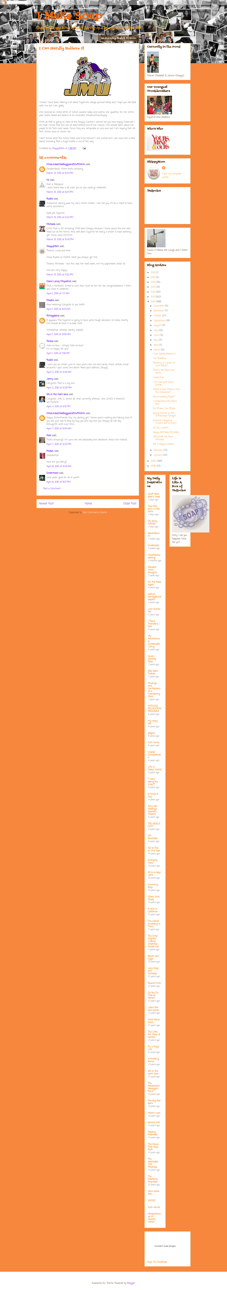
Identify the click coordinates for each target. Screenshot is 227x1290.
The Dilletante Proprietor (153, 1179)
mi (48, 180)
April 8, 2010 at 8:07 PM (58, 482)
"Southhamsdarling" (154, 556)
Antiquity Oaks (152, 862)
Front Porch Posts (154, 1021)
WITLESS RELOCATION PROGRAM (154, 708)
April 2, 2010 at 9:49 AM (59, 372)
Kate (49, 435)
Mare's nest (154, 1113)
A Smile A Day (153, 795)
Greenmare (52, 473)
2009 (154, 461)
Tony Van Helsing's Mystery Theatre (153, 810)
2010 (153, 301)
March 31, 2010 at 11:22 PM (60, 275)
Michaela (51, 224)
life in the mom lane (57, 394)
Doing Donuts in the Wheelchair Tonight (164, 414)
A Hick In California (153, 910)
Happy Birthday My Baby (166, 432)
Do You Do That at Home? (153, 995)
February (158, 450)
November (159, 311)
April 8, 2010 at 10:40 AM (59, 466)
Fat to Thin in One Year (154, 849)
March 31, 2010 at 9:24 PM (60, 217)
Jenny (50, 379)
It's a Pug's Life (153, 1048)
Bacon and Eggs (153, 957)
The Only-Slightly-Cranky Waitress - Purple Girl (153, 941)
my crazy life (153, 722)
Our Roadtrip (159, 358)
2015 (153, 277)
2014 (153, 282)
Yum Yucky (153, 742)
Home (88, 504)
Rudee (50, 199)
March (157, 350)
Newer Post (46, 504)
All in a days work (154, 874)
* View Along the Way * (153, 781)
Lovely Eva (158, 377)
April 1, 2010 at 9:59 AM (59, 334)
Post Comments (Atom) (95, 512)
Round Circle (154, 983)
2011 (153, 297)
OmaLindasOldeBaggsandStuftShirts (66, 164)
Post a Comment (51, 488)
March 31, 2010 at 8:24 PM (60, 173)
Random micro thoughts (152, 570)
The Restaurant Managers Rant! (154, 1087)
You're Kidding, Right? (164, 397)
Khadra (50, 300)
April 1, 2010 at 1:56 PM (58, 353)
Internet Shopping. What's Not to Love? (164, 422)
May (156, 340)
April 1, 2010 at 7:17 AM (58, 293)
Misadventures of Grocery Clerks (154, 1218)
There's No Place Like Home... (164, 371)
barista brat (154, 1122)
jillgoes (151, 733)
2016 (153, 272)
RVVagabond (53, 316)
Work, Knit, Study (154, 898)
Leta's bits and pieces (153, 1009)
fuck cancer (154, 1207)
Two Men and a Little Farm (154, 509)
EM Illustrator (153, 837)
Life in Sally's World (154, 768)
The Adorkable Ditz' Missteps (153, 1163)
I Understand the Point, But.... (165, 403)
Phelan (50, 451)
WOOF (151, 1200)
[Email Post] (84, 148)
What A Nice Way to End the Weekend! (166, 391)
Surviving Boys (153, 886)
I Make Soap (69, 16)
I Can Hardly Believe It (164, 354)
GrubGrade (153, 545)
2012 (153, 292)
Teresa (50, 341)
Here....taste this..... (153, 1193)
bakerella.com (153, 535)
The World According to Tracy (154, 924)
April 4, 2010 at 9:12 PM (58, 406)
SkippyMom (53, 246)
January (158, 455)
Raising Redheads (153, 1133)
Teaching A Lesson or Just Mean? (164, 364)
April (156, 345)
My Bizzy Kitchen (152, 523)
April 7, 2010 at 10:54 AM (59, 428)
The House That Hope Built (153, 1147)
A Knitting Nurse (153, 1060)
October (158, 316)
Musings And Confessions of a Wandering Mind (154, 690)
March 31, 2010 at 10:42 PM (60, 239)
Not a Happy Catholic (163, 444)
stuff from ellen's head (154, 495)
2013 (153, 287)
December (159, 306)
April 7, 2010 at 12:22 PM (59, 444)
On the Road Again (154, 583)
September (160, 320)
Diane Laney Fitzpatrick (59, 281)
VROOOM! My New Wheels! (163, 438)
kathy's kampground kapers (154, 596)
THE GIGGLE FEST (154, 825)
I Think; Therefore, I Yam (154, 624)
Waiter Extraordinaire (154, 755)
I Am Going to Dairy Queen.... (163, 383)
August (158, 325)
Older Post (129, 504)
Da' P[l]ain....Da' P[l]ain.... (165, 408)
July (156, 330)
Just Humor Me (154, 610)
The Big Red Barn (154, 1102)
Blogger (131, 1283)
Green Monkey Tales (152, 659)
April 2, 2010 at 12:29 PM (59, 388)
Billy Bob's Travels (153, 672)
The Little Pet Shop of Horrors (154, 1034)
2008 (154, 466)
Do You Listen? (160, 428)
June (157, 335)
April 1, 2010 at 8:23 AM (58, 309)
